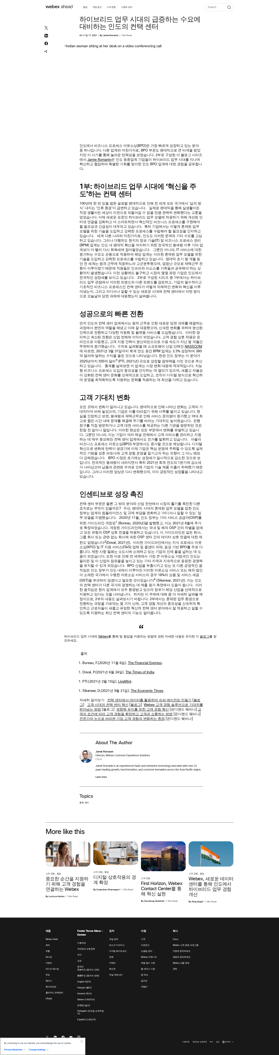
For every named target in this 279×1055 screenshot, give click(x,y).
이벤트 (49, 963)
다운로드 (145, 945)
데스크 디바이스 (117, 945)
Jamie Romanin (110, 35)
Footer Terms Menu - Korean (90, 933)
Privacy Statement (13, 1049)
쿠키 (79, 955)
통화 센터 (84, 803)
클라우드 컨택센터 (54, 993)
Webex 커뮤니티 (149, 957)
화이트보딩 (51, 987)
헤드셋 (112, 969)
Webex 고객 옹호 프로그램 (185, 945)
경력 (175, 969)
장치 (111, 931)
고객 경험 (111, 7)
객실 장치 (113, 939)
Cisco (175, 939)
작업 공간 (97, 7)
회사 (175, 931)
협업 (85, 7)
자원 (143, 931)
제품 (48, 931)
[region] (42, 1046)
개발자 (144, 987)
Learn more (101, 777)
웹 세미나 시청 (148, 969)
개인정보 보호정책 (86, 949)
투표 (48, 975)
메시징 (49, 957)
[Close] (81, 1041)
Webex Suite (52, 939)
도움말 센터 (146, 951)
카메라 (112, 963)
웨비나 (49, 981)
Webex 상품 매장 (181, 963)
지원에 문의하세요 (181, 951)
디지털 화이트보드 (118, 951)
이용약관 (81, 943)
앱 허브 (144, 975)
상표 (79, 961)
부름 (48, 951)
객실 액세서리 (115, 975)
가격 (143, 939)
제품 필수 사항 (148, 963)
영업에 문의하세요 (181, 957)
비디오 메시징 (52, 969)
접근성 (144, 981)
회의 (48, 945)
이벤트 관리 (126, 7)
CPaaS (49, 999)
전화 (111, 957)
